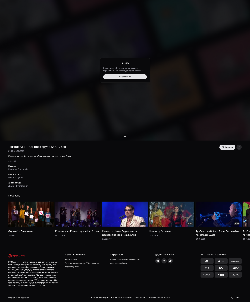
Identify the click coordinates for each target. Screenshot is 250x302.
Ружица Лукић (15, 177)
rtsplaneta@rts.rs (72, 267)
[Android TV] (235, 261)
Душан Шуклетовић (18, 186)
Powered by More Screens (159, 297)
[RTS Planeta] (16, 256)
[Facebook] (157, 260)
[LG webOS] (207, 275)
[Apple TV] (221, 268)
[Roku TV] (235, 268)
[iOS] (221, 261)
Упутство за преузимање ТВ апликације (82, 263)
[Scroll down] (125, 136)
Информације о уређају (18, 297)
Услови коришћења (118, 263)
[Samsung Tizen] (221, 275)
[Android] (207, 261)
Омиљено (229, 147)
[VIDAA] (235, 275)
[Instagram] (164, 260)
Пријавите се (125, 77)
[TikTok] (170, 260)
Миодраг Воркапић (17, 169)
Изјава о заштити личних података (125, 259)
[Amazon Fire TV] (207, 268)
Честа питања (71, 259)
